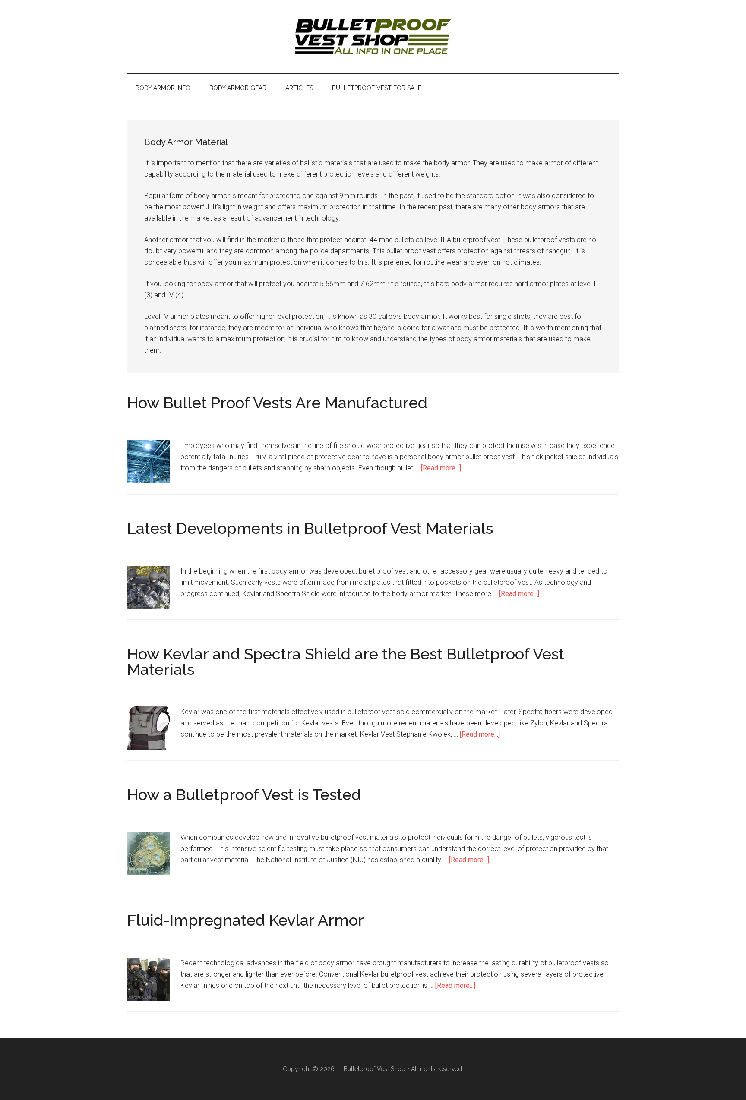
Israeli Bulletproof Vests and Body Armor (373, 36)
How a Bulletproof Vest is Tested (244, 794)
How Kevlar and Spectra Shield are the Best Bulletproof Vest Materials (345, 661)
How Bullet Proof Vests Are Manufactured (277, 403)
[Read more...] (441, 468)
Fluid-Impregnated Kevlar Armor (245, 920)
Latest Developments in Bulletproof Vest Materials (310, 528)
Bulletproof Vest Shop (374, 1068)
